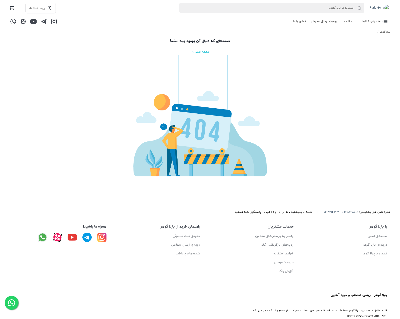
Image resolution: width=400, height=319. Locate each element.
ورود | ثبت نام (36, 8)
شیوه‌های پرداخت (188, 253)
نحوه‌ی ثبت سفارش (186, 236)
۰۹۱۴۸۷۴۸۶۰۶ (350, 212)
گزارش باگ (286, 271)
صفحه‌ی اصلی (377, 236)
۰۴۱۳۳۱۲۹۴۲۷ (332, 212)
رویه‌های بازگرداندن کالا (277, 245)
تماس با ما (299, 21)
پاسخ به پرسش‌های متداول (274, 236)
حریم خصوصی (284, 262)
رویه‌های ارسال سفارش (324, 21)
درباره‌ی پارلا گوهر (375, 245)
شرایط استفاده (283, 253)
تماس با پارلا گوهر (374, 253)
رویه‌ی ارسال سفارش (185, 245)
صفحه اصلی (202, 52)
